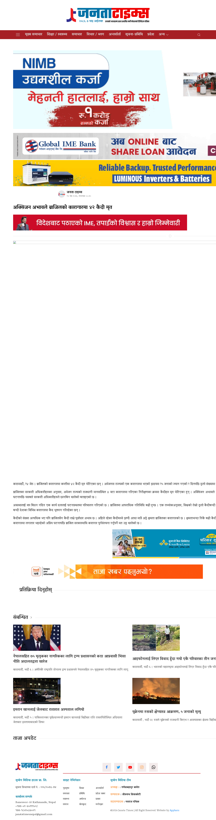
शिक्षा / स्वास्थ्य (57, 34)
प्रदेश (151, 34)
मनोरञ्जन (99, 804)
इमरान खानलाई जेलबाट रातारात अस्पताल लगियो (48, 709)
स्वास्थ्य (66, 799)
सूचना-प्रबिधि (134, 34)
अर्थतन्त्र (82, 799)
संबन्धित (20, 618)
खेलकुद (82, 804)
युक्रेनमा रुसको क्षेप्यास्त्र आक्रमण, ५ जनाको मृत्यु (166, 712)
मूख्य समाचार (33, 34)
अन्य (162, 34)
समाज (65, 804)
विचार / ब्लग (95, 34)
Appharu (174, 810)
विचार (81, 788)
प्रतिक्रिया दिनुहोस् (35, 590)
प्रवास (98, 799)
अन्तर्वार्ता (115, 34)
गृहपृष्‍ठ (66, 788)
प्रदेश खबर (100, 793)
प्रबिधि (82, 793)
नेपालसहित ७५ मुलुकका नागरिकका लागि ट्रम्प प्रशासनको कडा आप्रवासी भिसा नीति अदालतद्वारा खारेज (69, 659)
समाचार (77, 34)
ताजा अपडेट (24, 738)
